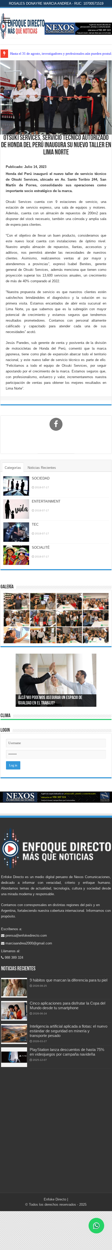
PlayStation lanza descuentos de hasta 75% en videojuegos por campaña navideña (67, 1051)
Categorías (13, 468)
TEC (35, 524)
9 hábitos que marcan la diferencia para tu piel (68, 980)
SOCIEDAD (40, 478)
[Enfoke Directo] (22, 25)
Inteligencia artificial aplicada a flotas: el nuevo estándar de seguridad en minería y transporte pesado (68, 1031)
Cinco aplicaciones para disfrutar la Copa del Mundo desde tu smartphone (67, 1005)
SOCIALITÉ (41, 547)
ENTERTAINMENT (46, 501)
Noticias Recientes (42, 468)
